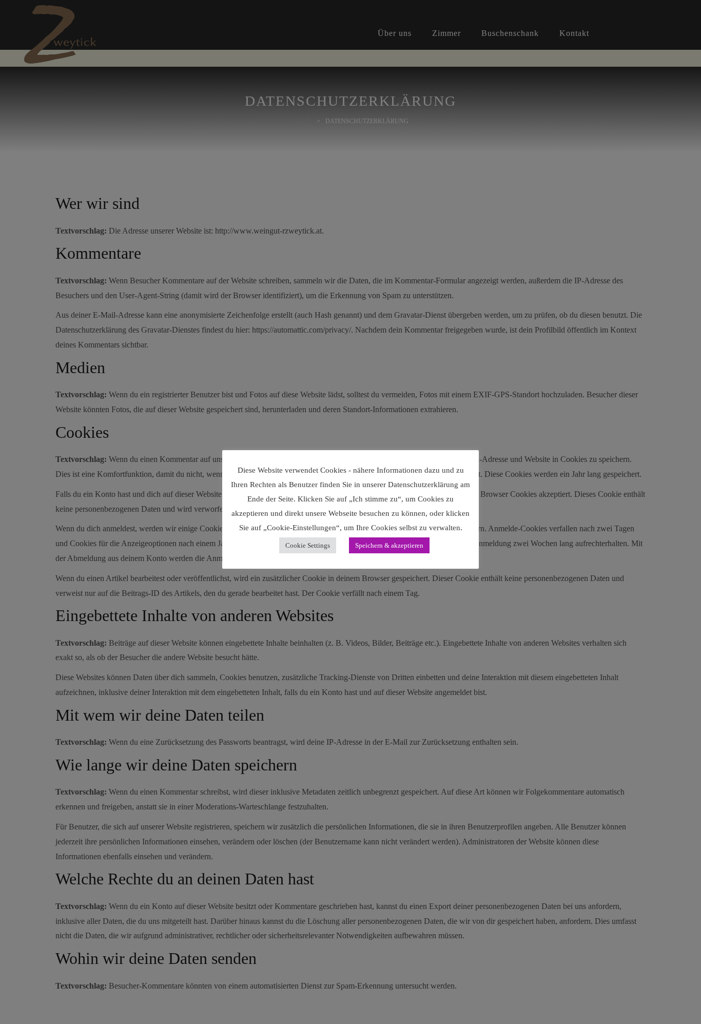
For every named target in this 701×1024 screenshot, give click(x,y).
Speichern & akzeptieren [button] (389, 545)
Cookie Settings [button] (307, 545)
